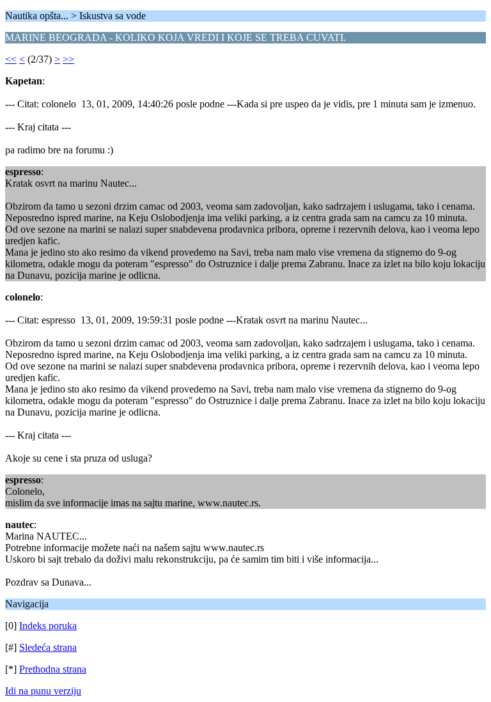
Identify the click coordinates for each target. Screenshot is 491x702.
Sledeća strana (48, 647)
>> (68, 59)
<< (11, 59)
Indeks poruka (48, 625)
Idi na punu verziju (43, 690)
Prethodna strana (52, 669)
